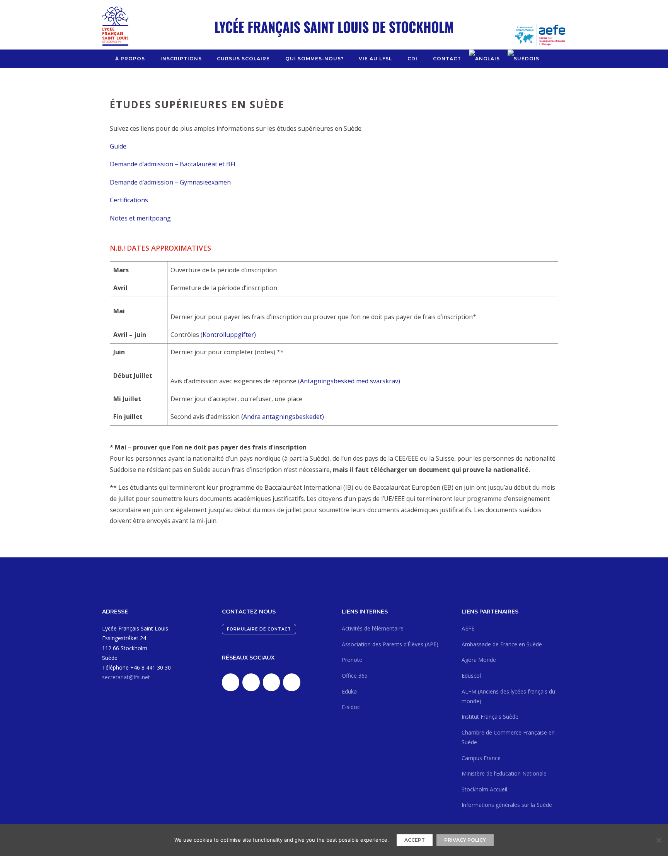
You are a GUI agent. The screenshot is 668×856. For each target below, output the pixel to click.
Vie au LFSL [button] (375, 59)
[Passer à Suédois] (523, 59)
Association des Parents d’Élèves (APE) (390, 644)
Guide (118, 146)
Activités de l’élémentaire (373, 628)
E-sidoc (351, 707)
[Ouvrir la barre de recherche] (550, 59)
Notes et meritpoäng (140, 218)
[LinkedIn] (230, 682)
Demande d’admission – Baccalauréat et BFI (172, 164)
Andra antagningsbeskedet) (283, 416)
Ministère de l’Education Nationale (504, 773)
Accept (414, 840)
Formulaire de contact (259, 629)
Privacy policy (465, 840)
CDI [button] (412, 59)
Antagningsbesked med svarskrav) (350, 381)
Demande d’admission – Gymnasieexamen (170, 182)
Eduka (349, 691)
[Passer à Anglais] (484, 59)
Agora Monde (479, 659)
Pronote (352, 659)
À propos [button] (130, 59)
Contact (447, 59)
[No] (658, 840)
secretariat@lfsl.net (126, 677)
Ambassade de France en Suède (502, 644)
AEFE (468, 628)
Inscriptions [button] (181, 59)
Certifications (129, 200)
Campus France (481, 758)
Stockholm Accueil (484, 789)
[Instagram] (271, 682)
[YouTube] (291, 682)
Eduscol (471, 675)
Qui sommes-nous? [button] (314, 59)
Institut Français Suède (490, 716)
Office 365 (355, 675)
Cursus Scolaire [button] (243, 59)
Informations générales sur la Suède (507, 804)
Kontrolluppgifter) (229, 334)
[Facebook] (251, 682)
